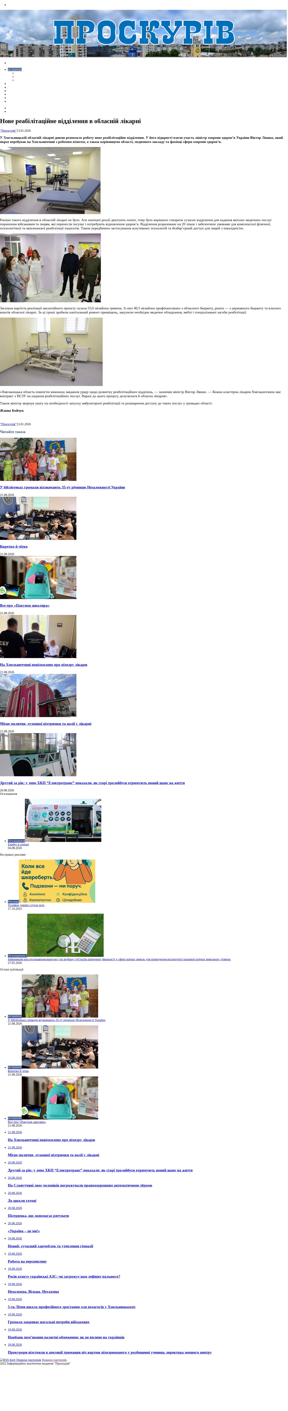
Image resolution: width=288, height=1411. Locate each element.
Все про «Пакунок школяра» (25, 605)
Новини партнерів (54, 1360)
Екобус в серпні (18, 844)
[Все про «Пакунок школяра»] (38, 598)
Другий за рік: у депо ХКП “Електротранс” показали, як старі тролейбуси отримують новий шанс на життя (92, 783)
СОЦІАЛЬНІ (16, 94)
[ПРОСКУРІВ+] (143, 56)
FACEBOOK (16, 97)
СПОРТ (21, 80)
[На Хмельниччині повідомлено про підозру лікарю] (38, 657)
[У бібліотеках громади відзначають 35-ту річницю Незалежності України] (38, 479)
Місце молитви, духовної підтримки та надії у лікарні (45, 724)
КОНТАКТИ (16, 101)
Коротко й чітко (14, 546)
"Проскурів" (8, 130)
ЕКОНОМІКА (25, 73)
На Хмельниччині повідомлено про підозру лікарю (43, 665)
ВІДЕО (12, 83)
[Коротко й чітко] (38, 538)
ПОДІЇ (12, 90)
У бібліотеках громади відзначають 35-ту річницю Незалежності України (62, 487)
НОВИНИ (15, 69)
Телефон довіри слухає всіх (26, 905)
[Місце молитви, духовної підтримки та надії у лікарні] (38, 716)
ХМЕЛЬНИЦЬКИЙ (21, 87)
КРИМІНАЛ (24, 76)
